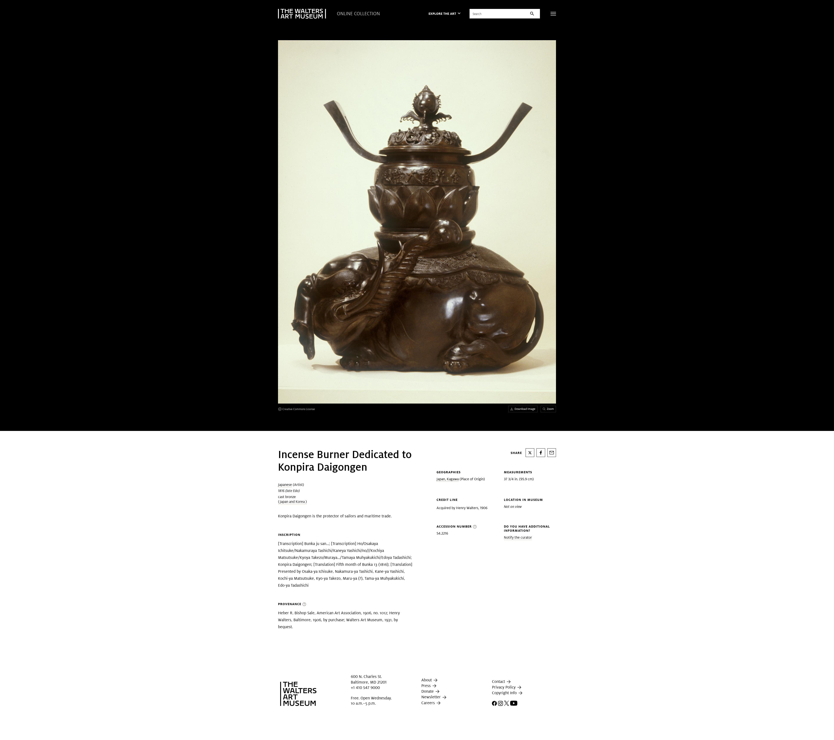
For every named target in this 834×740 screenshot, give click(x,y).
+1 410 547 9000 (365, 687)
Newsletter (431, 697)
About (427, 679)
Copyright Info (505, 692)
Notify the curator (518, 537)
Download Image (525, 409)
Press (426, 685)
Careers (428, 702)
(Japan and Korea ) (292, 501)
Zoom (550, 409)
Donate (428, 691)
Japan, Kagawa (448, 479)
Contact (499, 681)
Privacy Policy (504, 687)
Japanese (285, 484)
